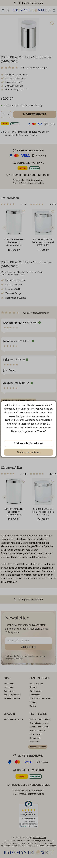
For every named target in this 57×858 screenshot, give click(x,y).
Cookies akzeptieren (28, 452)
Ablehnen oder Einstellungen (28, 443)
